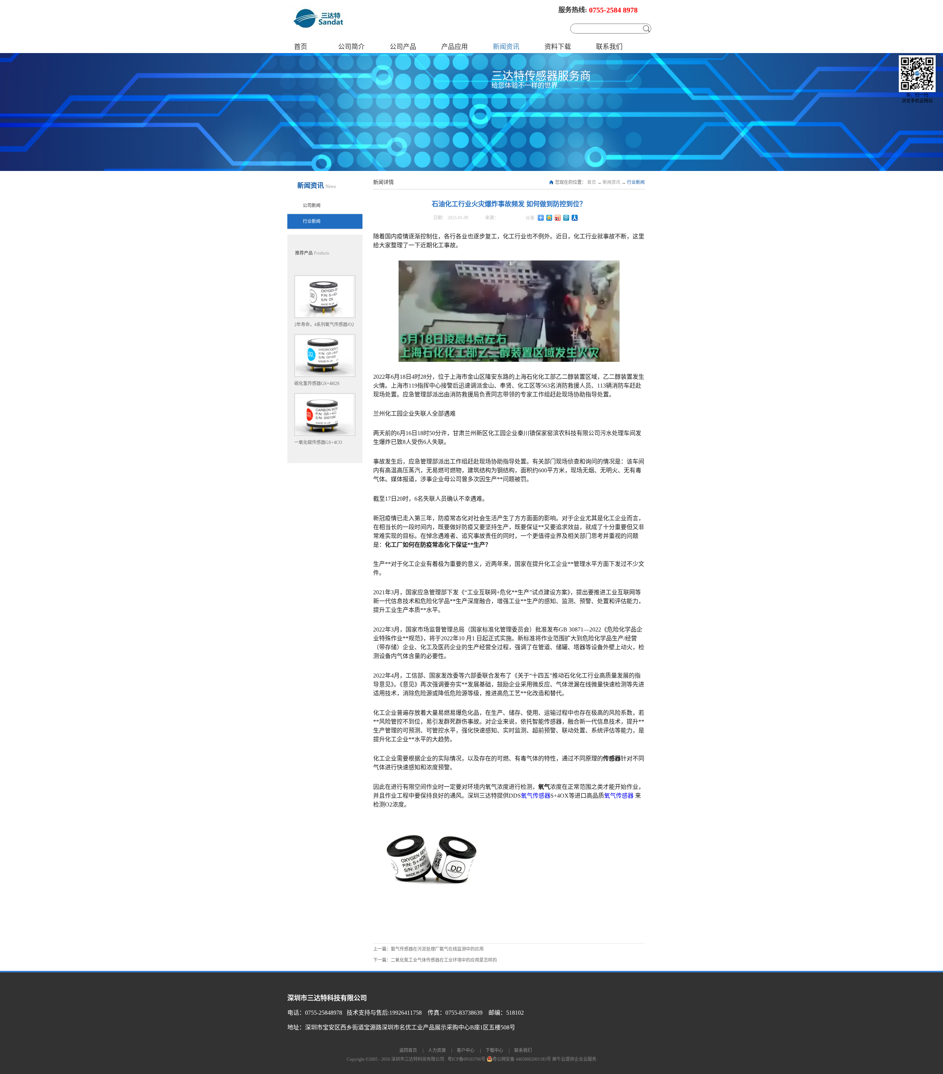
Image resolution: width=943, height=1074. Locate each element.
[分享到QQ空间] (549, 218)
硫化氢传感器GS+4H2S (317, 383)
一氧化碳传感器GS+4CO (318, 442)
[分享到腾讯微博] (566, 218)
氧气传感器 (535, 796)
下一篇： (435, 960)
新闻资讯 (611, 182)
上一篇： (428, 949)
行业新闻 (636, 182)
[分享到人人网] (575, 218)
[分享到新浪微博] (558, 218)
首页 (300, 46)
